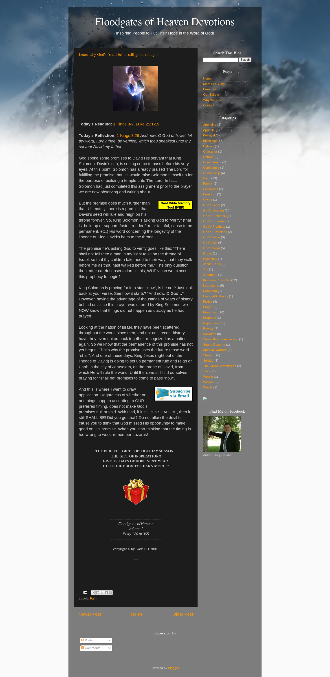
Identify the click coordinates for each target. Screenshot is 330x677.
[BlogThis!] (97, 592)
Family (208, 183)
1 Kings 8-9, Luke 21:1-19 (136, 124)
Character (210, 151)
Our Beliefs (211, 94)
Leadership (211, 285)
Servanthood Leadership (220, 339)
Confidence (211, 167)
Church (208, 157)
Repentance (211, 323)
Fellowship (210, 189)
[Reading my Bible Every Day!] (205, 399)
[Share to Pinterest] (110, 592)
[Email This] (93, 592)
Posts (88, 640)
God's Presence (214, 216)
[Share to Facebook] (106, 592)
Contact (208, 105)
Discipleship (211, 173)
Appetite (209, 130)
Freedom (209, 194)
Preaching (210, 89)
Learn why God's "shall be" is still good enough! (118, 54)
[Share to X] (102, 592)
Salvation (209, 334)
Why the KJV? (213, 100)
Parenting (210, 291)
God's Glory (211, 205)
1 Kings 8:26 (128, 135)
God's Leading (213, 210)
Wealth (208, 376)
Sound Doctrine (214, 344)
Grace (207, 253)
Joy (205, 269)
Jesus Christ (212, 264)
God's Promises (214, 221)
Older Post (183, 614)
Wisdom (209, 382)
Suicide (208, 360)
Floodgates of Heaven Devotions (165, 21)
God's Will (210, 242)
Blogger (173, 668)
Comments (92, 648)
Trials (207, 371)
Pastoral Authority (215, 296)
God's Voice (211, 237)
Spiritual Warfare (215, 349)
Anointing (209, 124)
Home (137, 614)
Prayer (208, 307)
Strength (209, 355)
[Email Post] (85, 592)
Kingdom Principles (216, 280)
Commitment (212, 162)
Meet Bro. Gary (214, 84)
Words (207, 387)
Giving (207, 199)
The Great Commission (219, 366)
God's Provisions (215, 232)
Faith (93, 598)
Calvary (208, 146)
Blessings (210, 140)
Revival (208, 328)
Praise (207, 301)
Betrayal (209, 135)
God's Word (211, 248)
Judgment (210, 274)
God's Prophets (214, 226)
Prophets (209, 317)
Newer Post (90, 614)
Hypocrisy (210, 259)
